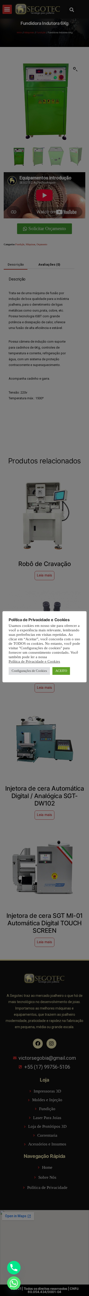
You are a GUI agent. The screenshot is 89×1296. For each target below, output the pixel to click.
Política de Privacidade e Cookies (34, 661)
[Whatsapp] (14, 1283)
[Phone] (14, 1267)
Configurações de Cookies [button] (29, 671)
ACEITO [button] (61, 671)
